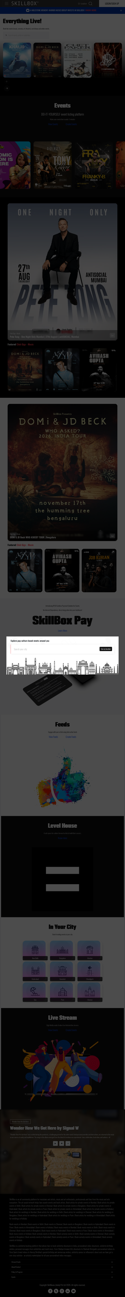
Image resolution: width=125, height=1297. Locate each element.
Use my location (106, 649)
